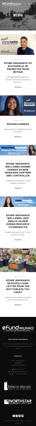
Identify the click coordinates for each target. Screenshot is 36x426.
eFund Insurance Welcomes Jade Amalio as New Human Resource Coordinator (18, 221)
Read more (18, 87)
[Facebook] (13, 416)
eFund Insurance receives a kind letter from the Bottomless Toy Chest (18, 286)
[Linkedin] (19, 416)
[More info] (29, 4)
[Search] (25, 4)
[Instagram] (16, 416)
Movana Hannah (18, 124)
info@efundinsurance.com (19, 371)
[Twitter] (22, 416)
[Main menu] (32, 4)
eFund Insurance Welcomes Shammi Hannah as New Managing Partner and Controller (18, 169)
